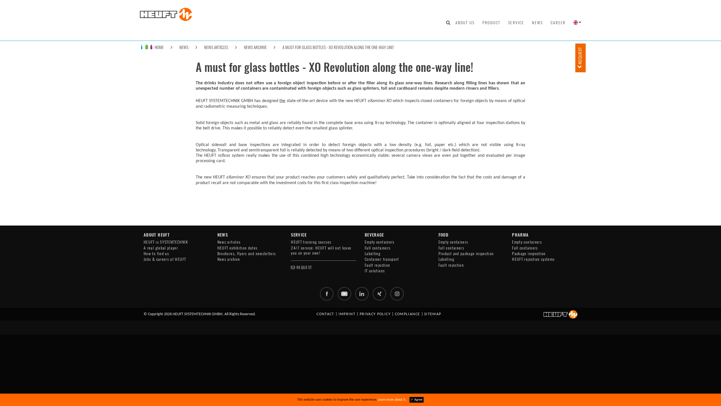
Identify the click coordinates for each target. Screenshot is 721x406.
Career (558, 22)
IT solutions (375, 270)
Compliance (407, 314)
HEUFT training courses (311, 242)
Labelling (372, 253)
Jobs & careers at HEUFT (165, 259)
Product (491, 22)
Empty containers (380, 242)
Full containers (377, 248)
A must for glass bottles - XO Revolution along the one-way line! (338, 47)
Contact (325, 314)
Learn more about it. (392, 399)
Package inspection (529, 253)
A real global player (161, 248)
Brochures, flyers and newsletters (246, 253)
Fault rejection (377, 265)
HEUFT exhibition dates (237, 248)
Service (516, 22)
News (537, 22)
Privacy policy (375, 314)
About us (465, 22)
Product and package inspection (466, 253)
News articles (216, 47)
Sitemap (432, 314)
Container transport (382, 259)
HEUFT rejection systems (533, 259)
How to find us (156, 253)
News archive (255, 47)
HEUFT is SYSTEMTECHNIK (166, 242)
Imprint (347, 314)
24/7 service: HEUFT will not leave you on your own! (321, 250)
